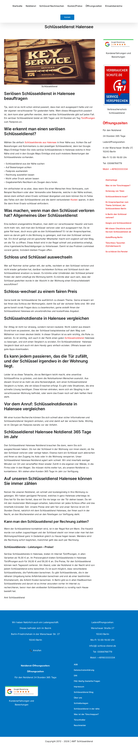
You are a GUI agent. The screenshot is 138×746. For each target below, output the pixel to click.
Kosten (74, 199)
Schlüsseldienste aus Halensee (40, 142)
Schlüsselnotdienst (74, 338)
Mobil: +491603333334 (115, 169)
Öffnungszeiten (115, 123)
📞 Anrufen (35, 650)
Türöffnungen (88, 118)
